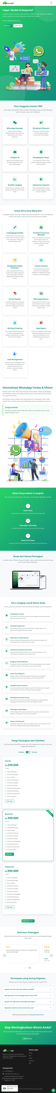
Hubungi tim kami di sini (36, 1014)
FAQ (30, 1063)
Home (30, 1053)
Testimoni (31, 1061)
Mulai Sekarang (28, 1038)
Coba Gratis (7, 25)
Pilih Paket (10, 801)
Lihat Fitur (18, 25)
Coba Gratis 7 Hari (28, 921)
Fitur (30, 1055)
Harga (30, 1058)
